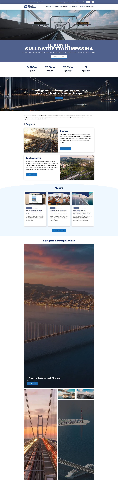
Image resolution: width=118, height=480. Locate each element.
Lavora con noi (75, 6)
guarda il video (33, 383)
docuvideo (59, 98)
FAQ (70, 6)
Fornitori (82, 6)
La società (55, 6)
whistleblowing (68, 2)
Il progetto (48, 6)
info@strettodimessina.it (31, 2)
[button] (59, 57)
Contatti (88, 6)
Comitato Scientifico (77, 2)
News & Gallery (63, 6)
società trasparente (60, 2)
